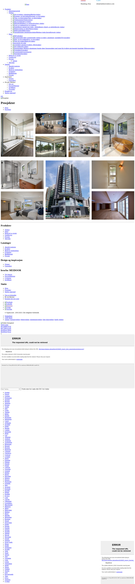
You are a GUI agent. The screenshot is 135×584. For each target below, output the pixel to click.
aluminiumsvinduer (36, 319)
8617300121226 (6, 328)
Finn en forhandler (10, 295)
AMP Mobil (8, 318)
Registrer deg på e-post (12, 299)
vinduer (7, 319)
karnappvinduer (15, 319)
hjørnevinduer (25, 319)
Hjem (6, 108)
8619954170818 (6, 330)
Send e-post (4, 325)
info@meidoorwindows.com (105, 4)
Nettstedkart (8, 316)
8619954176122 (6, 332)
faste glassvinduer (48, 319)
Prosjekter (8, 109)
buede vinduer (58, 319)
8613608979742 (6, 326)
